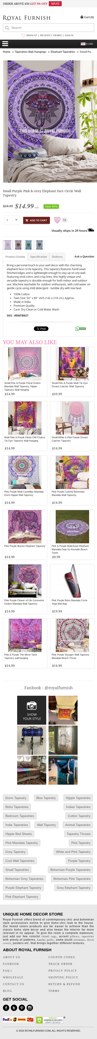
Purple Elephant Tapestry (23, 887)
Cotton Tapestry (79, 816)
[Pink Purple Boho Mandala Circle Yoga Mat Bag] (72, 581)
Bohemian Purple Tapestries (70, 870)
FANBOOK (11, 964)
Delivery (57, 256)
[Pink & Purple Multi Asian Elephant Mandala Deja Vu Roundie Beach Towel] (72, 527)
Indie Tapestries (16, 825)
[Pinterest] (22, 1008)
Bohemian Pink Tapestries (71, 879)
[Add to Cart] (36, 220)
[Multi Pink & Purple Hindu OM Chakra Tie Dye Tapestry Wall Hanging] (25, 418)
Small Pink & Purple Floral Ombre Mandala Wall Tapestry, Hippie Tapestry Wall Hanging (22, 386)
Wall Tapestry (46, 825)
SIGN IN (69, 35)
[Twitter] (14, 1008)
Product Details (15, 256)
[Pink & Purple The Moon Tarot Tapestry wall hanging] (25, 635)
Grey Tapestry (15, 852)
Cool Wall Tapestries (19, 861)
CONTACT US (13, 984)
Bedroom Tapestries (19, 816)
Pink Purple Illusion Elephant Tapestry (24, 546)
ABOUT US (11, 957)
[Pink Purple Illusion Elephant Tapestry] (25, 527)
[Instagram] (30, 1008)
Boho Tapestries (16, 807)
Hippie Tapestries (78, 798)
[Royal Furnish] (26, 18)
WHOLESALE (13, 977)
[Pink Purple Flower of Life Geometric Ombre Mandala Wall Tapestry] (25, 581)
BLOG (7, 991)
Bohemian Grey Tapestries (24, 879)
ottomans (79, 939)
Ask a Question (84, 256)
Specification (38, 256)
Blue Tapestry (46, 798)
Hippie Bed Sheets (18, 834)
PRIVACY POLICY (62, 970)
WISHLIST (31, 35)
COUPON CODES (61, 957)
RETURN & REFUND (64, 984)
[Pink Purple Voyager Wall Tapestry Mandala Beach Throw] (72, 635)
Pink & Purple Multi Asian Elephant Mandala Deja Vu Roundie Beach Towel (70, 549)
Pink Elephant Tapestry (21, 896)
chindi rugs (49, 936)
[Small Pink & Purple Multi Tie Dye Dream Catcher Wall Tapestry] (72, 364)
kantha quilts (45, 939)
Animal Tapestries (77, 825)
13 (64, 220)
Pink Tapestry (80, 843)
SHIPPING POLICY (63, 977)
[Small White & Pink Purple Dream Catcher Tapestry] (72, 418)
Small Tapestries (17, 870)
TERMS (54, 991)
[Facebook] (6, 1008)
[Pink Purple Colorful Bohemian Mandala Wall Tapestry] (72, 472)
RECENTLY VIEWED (51, 35)
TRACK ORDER (60, 964)
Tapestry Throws (78, 834)
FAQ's (7, 970)
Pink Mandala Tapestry (21, 843)
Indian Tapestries (78, 807)
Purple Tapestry (79, 861)
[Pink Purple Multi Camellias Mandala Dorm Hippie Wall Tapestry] (25, 472)
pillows (74, 936)
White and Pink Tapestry (73, 852)
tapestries (88, 936)
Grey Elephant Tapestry (73, 887)
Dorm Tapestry (15, 798)
